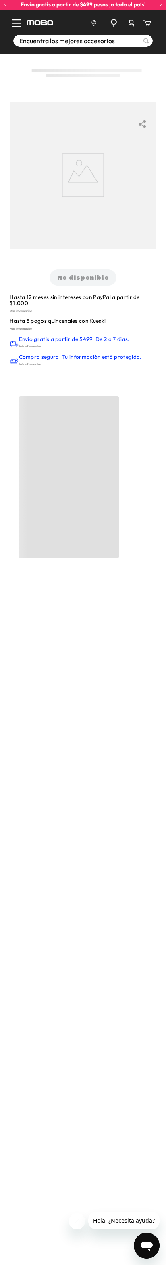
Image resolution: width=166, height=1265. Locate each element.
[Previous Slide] (5, 4)
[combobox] (83, 41)
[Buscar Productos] (146, 41)
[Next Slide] (160, 4)
